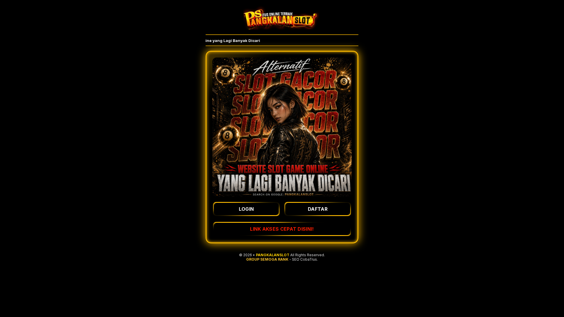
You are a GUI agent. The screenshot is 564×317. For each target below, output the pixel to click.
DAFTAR (318, 209)
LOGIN (246, 209)
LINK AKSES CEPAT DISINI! (282, 229)
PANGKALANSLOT (272, 255)
